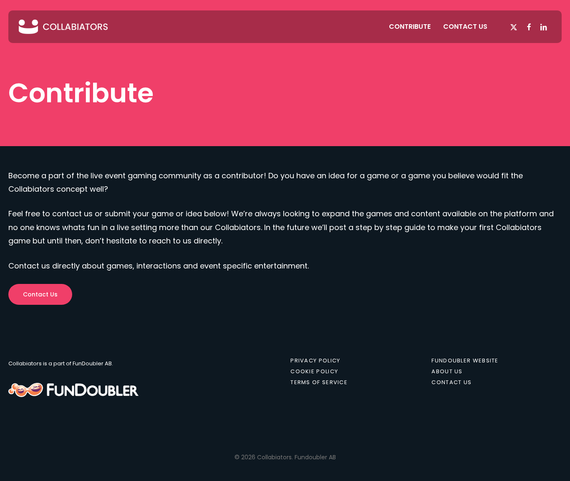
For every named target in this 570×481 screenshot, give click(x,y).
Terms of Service (319, 382)
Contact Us (451, 382)
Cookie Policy (314, 371)
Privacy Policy (315, 361)
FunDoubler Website (464, 361)
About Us (446, 371)
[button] (40, 294)
